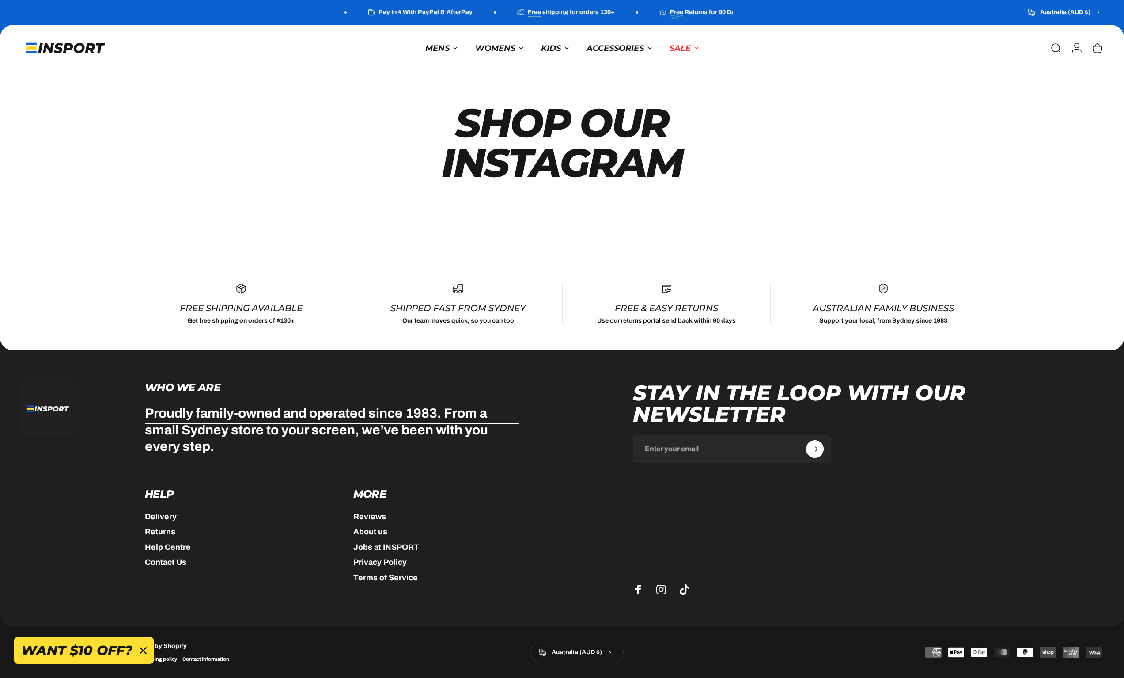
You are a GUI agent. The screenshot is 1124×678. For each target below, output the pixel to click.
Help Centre (168, 547)
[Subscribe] (815, 449)
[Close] (143, 650)
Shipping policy (158, 659)
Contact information (205, 659)
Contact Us (165, 562)
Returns (160, 531)
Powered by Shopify (157, 646)
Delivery (161, 516)
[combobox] (1065, 12)
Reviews (369, 516)
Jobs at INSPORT (386, 547)
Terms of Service (385, 577)
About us (370, 531)
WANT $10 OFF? (76, 650)
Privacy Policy (380, 562)
